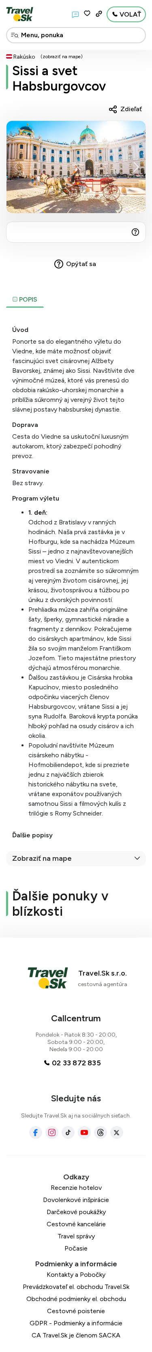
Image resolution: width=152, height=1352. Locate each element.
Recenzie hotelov (76, 1187)
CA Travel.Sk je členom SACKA (76, 1335)
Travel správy (76, 1236)
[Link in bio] (99, 13)
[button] (136, 167)
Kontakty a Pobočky (76, 1274)
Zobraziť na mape (42, 858)
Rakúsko (24, 56)
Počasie (76, 1248)
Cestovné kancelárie (76, 1224)
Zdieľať (131, 109)
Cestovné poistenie (76, 1311)
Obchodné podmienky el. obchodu (76, 1299)
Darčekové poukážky (76, 1212)
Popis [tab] (27, 299)
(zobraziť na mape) (62, 56)
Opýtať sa (81, 264)
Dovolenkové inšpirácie (76, 1200)
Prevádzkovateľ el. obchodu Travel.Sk (76, 1287)
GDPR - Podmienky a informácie (76, 1323)
